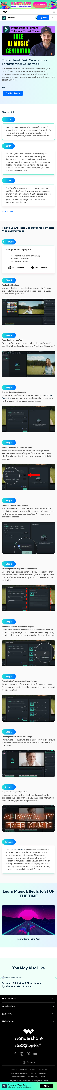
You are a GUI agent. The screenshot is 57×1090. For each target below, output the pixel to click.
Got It (12, 1082)
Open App (37, 1082)
